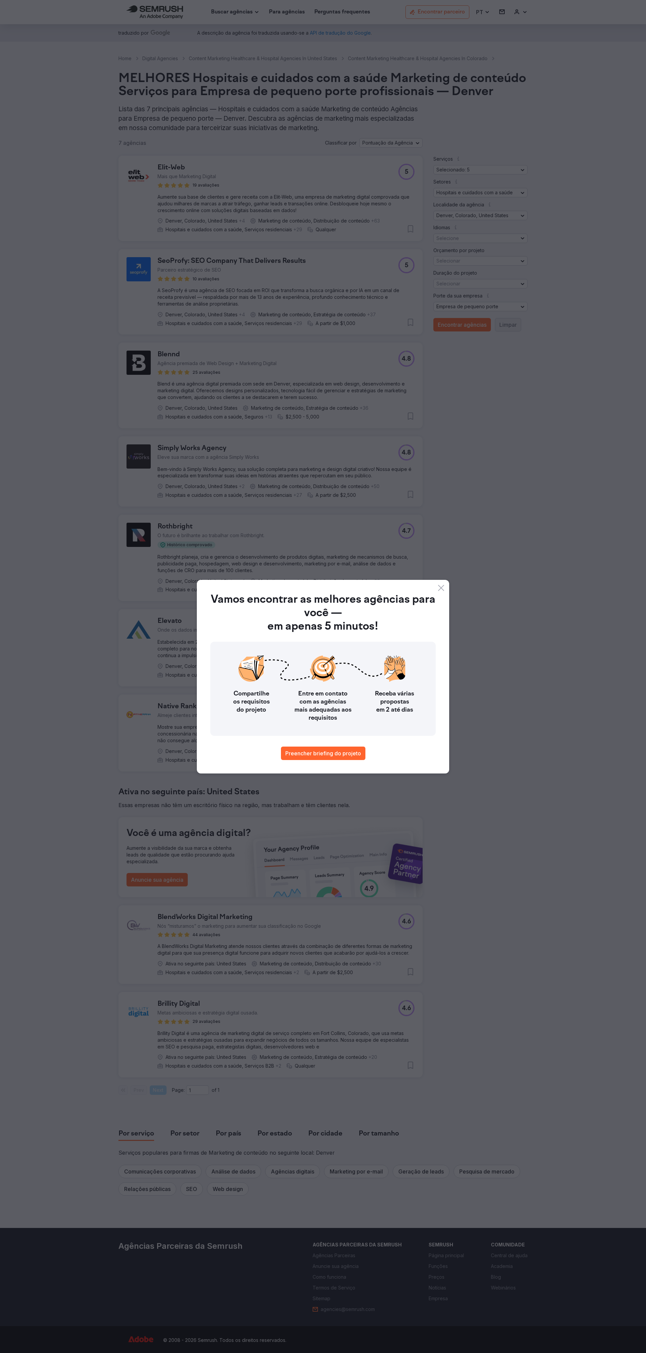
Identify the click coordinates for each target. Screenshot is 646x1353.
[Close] (441, 588)
